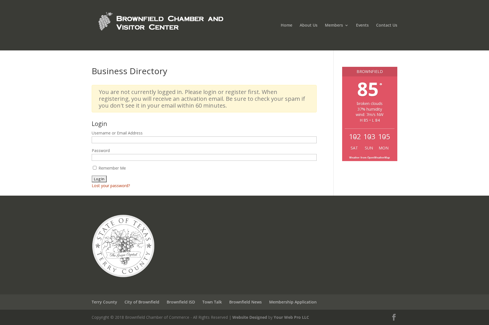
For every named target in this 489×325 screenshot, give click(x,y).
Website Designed (249, 317)
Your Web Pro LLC (291, 317)
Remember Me (111, 168)
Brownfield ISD (181, 302)
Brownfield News (245, 302)
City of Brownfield (142, 302)
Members (334, 25)
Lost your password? (111, 185)
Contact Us (386, 25)
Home (286, 25)
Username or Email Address (117, 133)
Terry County (104, 302)
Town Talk (212, 302)
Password (101, 150)
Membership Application (293, 302)
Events (362, 25)
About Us (309, 25)
